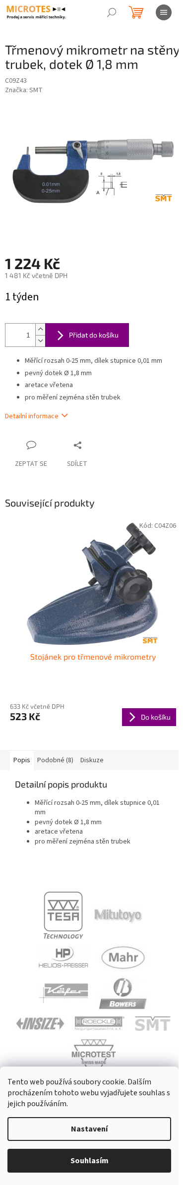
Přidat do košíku (94, 335)
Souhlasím (89, 1160)
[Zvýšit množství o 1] (40, 329)
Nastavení (89, 1129)
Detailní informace (32, 416)
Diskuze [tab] (92, 760)
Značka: (24, 90)
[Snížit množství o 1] (40, 340)
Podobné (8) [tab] (55, 760)
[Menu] (164, 12)
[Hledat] (112, 12)
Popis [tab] (21, 760)
